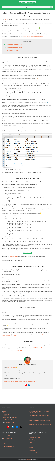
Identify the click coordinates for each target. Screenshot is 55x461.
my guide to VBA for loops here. (36, 348)
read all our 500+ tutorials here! (37, 453)
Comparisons (32, 450)
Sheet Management (7, 438)
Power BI (31, 445)
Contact (5, 413)
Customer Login (6, 414)
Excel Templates (33, 440)
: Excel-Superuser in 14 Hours (39, 415)
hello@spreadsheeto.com (11, 419)
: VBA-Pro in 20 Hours (38, 418)
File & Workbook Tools (8, 446)
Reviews (31, 447)
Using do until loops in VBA (14, 44)
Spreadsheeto (28, 459)
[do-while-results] (27, 253)
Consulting (5, 415)
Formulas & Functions (8, 441)
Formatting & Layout (8, 435)
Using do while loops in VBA (15, 47)
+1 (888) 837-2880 (10, 422)
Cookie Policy (6, 417)
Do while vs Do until (12, 50)
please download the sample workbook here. (33, 36)
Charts (4, 443)
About (4, 411)
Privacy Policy (14, 417)
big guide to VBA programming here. (22, 350)
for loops (6, 19)
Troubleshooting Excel (34, 437)
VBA (30, 442)
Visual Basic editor (13, 256)
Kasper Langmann (11, 367)
